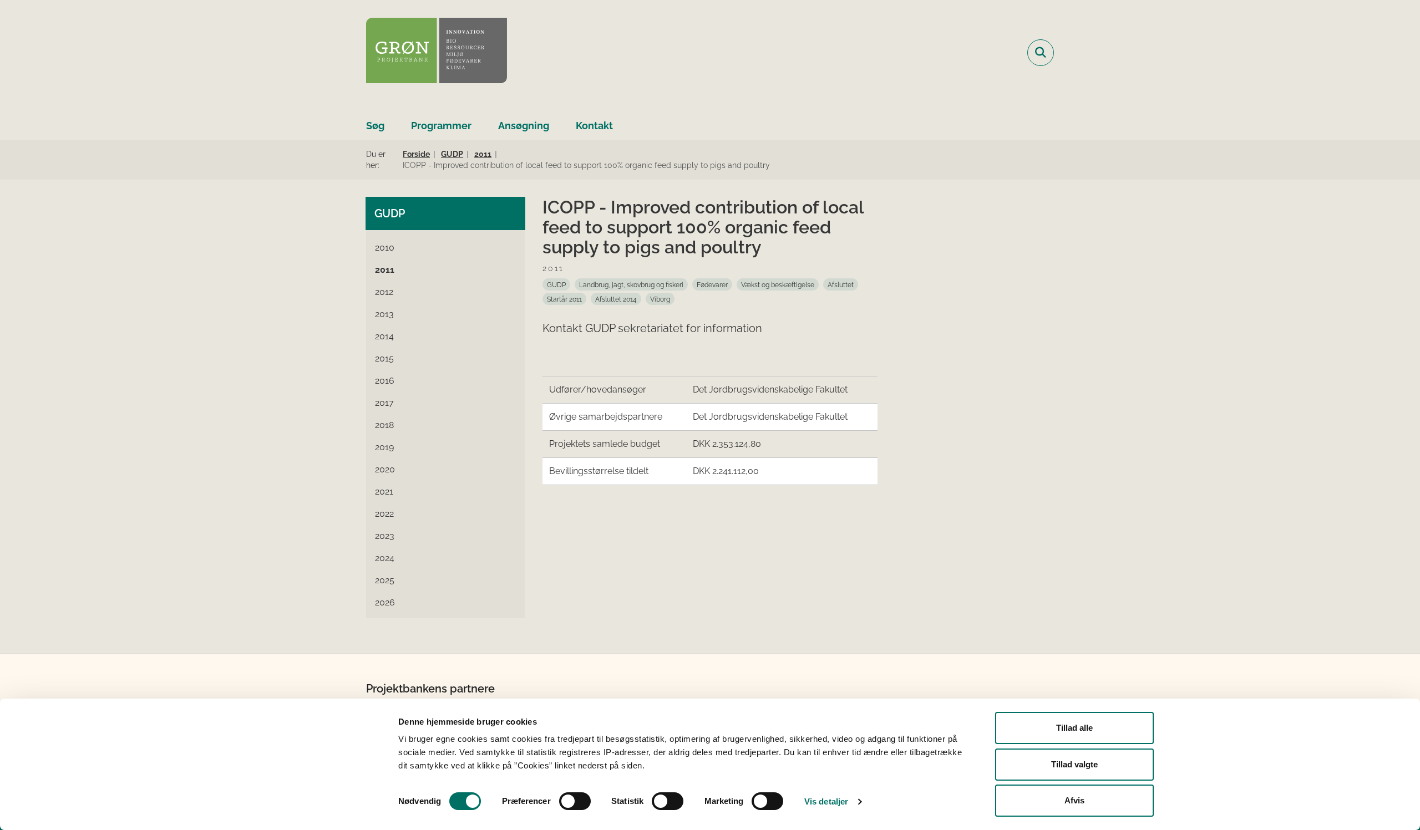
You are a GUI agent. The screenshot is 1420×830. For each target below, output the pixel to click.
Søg (375, 125)
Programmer (441, 125)
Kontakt (594, 125)
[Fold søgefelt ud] (1040, 52)
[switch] (575, 801)
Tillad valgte (1074, 764)
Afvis (1074, 800)
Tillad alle (1074, 727)
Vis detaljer (826, 801)
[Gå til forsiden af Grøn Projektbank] (436, 52)
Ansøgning (523, 125)
